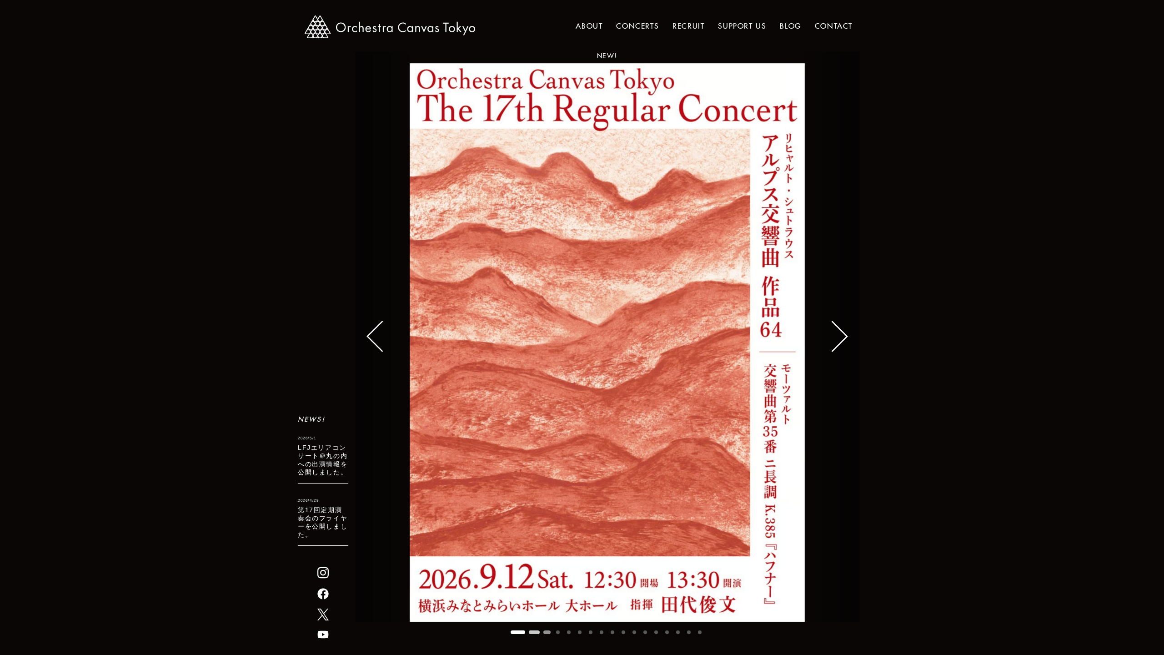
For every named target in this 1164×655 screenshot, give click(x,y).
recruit (688, 25)
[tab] (518, 632)
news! (311, 419)
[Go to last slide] (382, 337)
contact (834, 25)
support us (742, 25)
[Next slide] (832, 337)
